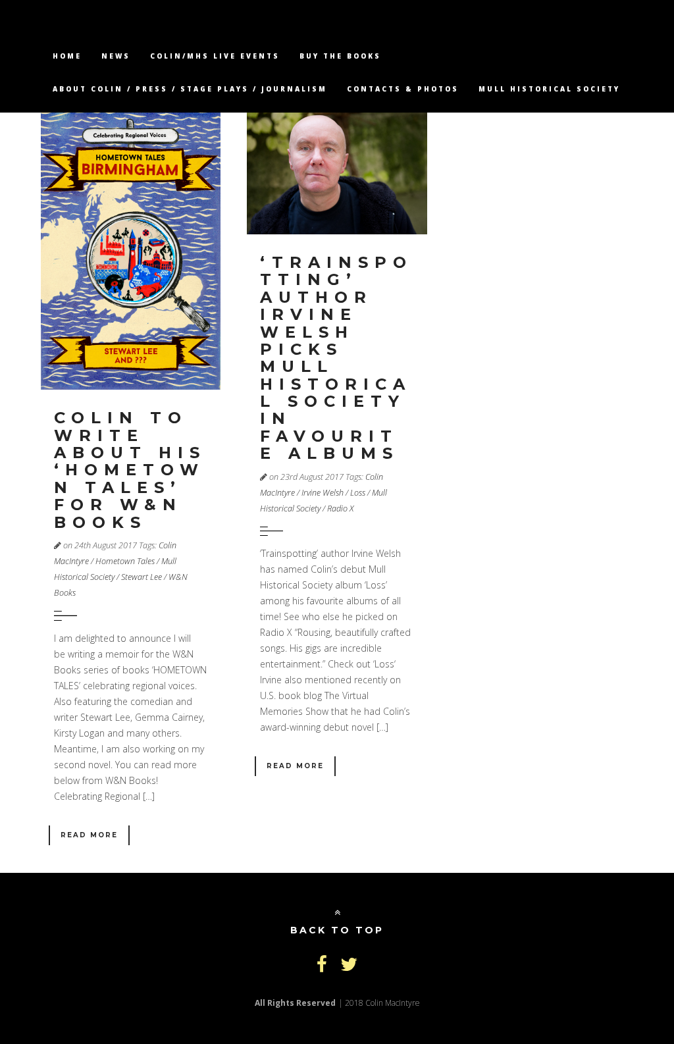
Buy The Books (340, 56)
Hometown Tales (125, 561)
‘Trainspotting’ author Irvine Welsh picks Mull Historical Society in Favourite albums (336, 358)
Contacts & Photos (403, 88)
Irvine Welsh (322, 492)
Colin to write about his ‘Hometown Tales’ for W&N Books (130, 469)
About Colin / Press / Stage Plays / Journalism (190, 88)
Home (67, 56)
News (115, 56)
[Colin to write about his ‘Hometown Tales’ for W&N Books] (130, 251)
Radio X (340, 508)
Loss (357, 492)
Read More (89, 835)
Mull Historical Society (549, 88)
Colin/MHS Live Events (215, 56)
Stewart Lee (141, 577)
